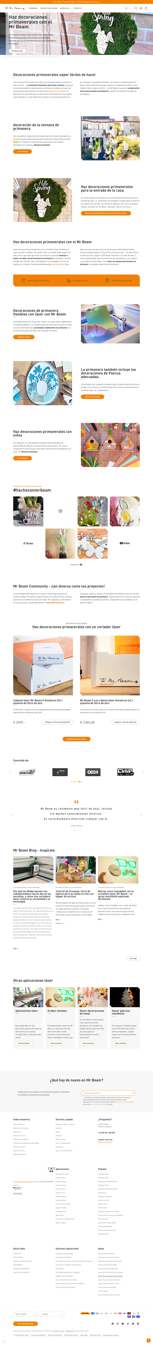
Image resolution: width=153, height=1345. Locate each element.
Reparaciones (61, 1139)
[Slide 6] (81, 781)
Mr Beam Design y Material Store (23, 1182)
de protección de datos (98, 1104)
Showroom (17, 1132)
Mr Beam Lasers (23, 1335)
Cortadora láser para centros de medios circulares (74, 1261)
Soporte (58, 1128)
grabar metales (61, 1208)
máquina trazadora (105, 1196)
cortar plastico (61, 1185)
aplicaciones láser (62, 1174)
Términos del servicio (71, 1335)
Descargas (59, 1147)
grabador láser (103, 1185)
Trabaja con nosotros (20, 1139)
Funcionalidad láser (105, 1226)
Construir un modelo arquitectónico (68, 1265)
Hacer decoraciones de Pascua (109, 1280)
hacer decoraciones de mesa (108, 1257)
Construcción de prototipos (65, 1287)
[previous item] (10, 772)
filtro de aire (102, 1208)
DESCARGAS (17, 1265)
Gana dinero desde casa (106, 1230)
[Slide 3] (75, 781)
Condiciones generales (21, 1268)
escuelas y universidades (65, 1253)
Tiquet (58, 1132)
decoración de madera (106, 1253)
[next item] (143, 772)
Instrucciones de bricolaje (107, 1265)
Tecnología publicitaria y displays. (68, 1272)
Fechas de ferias (19, 1135)
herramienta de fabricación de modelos (70, 1283)
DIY (63, 923)
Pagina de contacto (105, 1142)
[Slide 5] (79, 781)
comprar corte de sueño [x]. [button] (125, 722)
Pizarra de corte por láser (65, 1219)
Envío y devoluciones (63, 1143)
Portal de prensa (19, 1147)
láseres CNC (102, 1204)
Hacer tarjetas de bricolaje (108, 1268)
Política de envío (95, 1335)
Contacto (59, 1135)
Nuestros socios (19, 1150)
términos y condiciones (123, 1102)
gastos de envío (59, 1331)
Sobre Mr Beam (19, 1124)
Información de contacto (111, 1335)
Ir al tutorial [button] (23, 151)
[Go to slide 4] (78, 830)
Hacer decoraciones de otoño (108, 1283)
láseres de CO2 (103, 1200)
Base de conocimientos (64, 1150)
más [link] (15, 948)
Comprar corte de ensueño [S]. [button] (57, 722)
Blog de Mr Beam (19, 1154)
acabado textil (61, 1211)
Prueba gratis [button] (17, 50)
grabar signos (61, 1223)
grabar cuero (60, 1193)
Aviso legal (84, 1335)
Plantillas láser (103, 1234)
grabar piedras (61, 1196)
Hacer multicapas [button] (92, 396)
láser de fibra (103, 1219)
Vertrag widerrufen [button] (25, 1323)
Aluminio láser (61, 1200)
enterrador (60, 1268)
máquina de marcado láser (108, 1189)
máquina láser (103, 1174)
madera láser (60, 1178)
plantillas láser (58, 264)
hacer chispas (103, 1291)
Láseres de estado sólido (107, 1223)
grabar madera (61, 1181)
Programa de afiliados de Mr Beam (26, 1143)
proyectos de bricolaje (57, 91)
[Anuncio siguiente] (133, 2)
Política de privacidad (55, 1335)
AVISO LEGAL (18, 1257)
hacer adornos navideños (107, 1287)
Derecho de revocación (21, 1272)
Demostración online (20, 1128)
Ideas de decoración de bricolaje (110, 1261)
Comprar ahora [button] (24, 337)
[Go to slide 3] (77, 830)
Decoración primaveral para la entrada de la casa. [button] (106, 213)
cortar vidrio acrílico (63, 1204)
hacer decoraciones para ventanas (110, 1272)
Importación (69, 1331)
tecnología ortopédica (63, 1257)
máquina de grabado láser (107, 1181)
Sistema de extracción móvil (108, 1211)
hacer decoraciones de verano (109, 1295)
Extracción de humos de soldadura (110, 1215)
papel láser (60, 1215)
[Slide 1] (71, 781)
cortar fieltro (60, 1189)
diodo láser (102, 1193)
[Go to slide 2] (75, 830)
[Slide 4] (77, 781)
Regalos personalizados (64, 1276)
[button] (65, 8)
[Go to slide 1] (74, 830)
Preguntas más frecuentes (65, 1124)
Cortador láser (103, 1178)
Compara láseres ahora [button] (76, 739)
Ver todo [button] (133, 958)
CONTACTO (17, 1253)
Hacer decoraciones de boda (66, 1280)
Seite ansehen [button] (24, 1043)
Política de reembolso (38, 1335)
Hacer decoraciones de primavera (110, 1276)
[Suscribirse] (132, 1093)
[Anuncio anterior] (20, 2)
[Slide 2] (73, 781)
